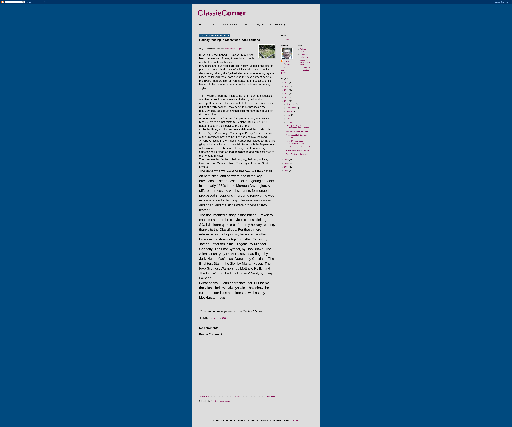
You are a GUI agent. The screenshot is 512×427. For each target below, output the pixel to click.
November (291, 104)
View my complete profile (285, 70)
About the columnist (304, 56)
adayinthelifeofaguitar (305, 69)
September (291, 108)
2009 (286, 159)
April (289, 119)
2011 (286, 97)
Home (237, 396)
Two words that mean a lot (297, 131)
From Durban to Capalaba (297, 154)
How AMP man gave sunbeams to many (295, 142)
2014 (286, 86)
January (290, 122)
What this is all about (305, 50)
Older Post (270, 396)
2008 (286, 163)
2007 (286, 167)
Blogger (296, 420)
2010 (286, 101)
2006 (286, 170)
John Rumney (287, 62)
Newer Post (205, 396)
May (289, 115)
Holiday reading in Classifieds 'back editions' (297, 126)
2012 (286, 94)
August (290, 111)
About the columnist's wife (305, 62)
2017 (286, 83)
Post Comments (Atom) (221, 401)
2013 (286, 90)
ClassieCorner (221, 12)
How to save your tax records (298, 147)
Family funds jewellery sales (298, 150)
